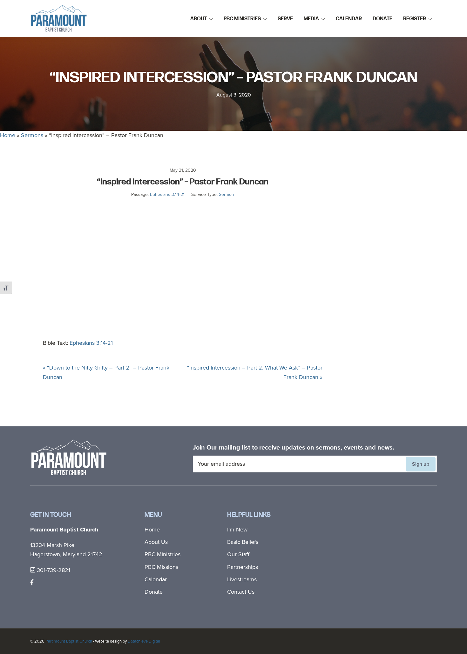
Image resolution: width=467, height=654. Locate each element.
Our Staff (238, 554)
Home (7, 135)
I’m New (237, 529)
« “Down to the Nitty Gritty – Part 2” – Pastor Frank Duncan (106, 372)
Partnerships (242, 567)
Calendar (156, 579)
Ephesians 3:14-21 (167, 194)
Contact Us (240, 592)
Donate (154, 592)
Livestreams (242, 579)
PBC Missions (161, 567)
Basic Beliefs (242, 542)
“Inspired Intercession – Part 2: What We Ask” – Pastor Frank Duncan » (254, 372)
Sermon (226, 194)
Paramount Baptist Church (68, 641)
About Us (156, 542)
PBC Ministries (162, 554)
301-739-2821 (52, 570)
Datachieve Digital (144, 641)
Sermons (32, 135)
